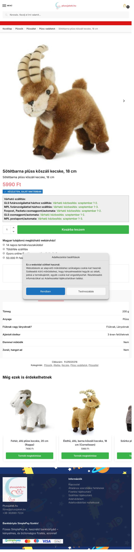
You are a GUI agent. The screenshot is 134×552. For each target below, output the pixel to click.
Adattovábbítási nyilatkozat (83, 502)
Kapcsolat (74, 484)
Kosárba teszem (73, 229)
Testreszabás (86, 291)
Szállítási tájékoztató (80, 495)
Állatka (56, 365)
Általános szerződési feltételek (86, 488)
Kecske (65, 365)
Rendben (45, 291)
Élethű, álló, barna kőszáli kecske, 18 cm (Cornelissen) (85, 442)
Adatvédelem (76, 498)
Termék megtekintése (29, 455)
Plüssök (19, 28)
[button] (125, 5)
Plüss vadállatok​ (47, 28)
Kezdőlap (7, 28)
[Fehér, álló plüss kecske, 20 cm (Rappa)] (29, 410)
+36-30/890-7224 (13, 513)
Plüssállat (31, 28)
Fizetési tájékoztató (79, 491)
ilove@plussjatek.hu (14, 509)
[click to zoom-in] (66, 100)
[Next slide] (123, 100)
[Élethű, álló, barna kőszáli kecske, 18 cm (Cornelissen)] (85, 410)
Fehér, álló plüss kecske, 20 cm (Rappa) (29, 442)
